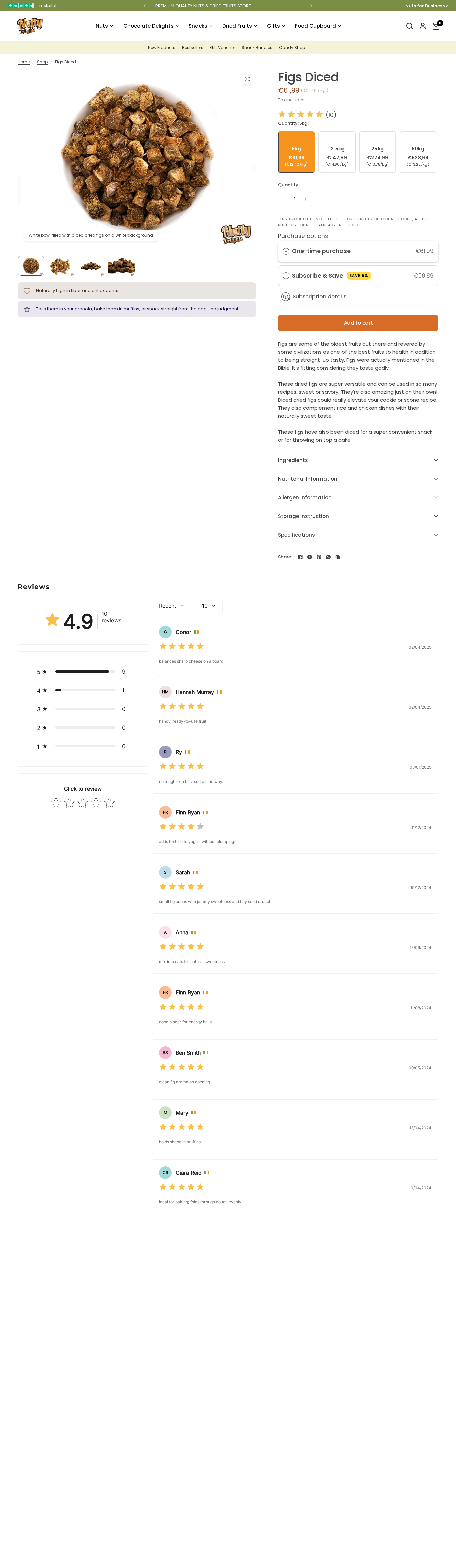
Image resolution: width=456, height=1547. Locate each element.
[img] (300, 115)
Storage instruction (303, 516)
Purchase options (303, 236)
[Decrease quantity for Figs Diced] (283, 199)
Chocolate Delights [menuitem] (148, 25)
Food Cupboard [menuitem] (315, 25)
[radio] (286, 251)
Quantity (288, 185)
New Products (161, 47)
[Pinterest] (319, 557)
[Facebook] (300, 557)
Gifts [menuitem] (273, 25)
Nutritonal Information (307, 478)
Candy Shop (292, 47)
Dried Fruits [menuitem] (237, 25)
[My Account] (422, 26)
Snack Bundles (257, 47)
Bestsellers (192, 47)
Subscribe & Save (330, 276)
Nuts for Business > (426, 5)
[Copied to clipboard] (338, 557)
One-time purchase (321, 251)
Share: (285, 557)
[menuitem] (163, 47)
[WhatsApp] (328, 557)
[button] (82, 671)
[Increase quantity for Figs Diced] (305, 199)
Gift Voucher (222, 47)
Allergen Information (305, 497)
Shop (42, 62)
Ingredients (293, 460)
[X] (310, 557)
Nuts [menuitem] (102, 25)
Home (24, 62)
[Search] (409, 26)
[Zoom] (247, 79)
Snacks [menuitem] (198, 25)
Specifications (296, 534)
